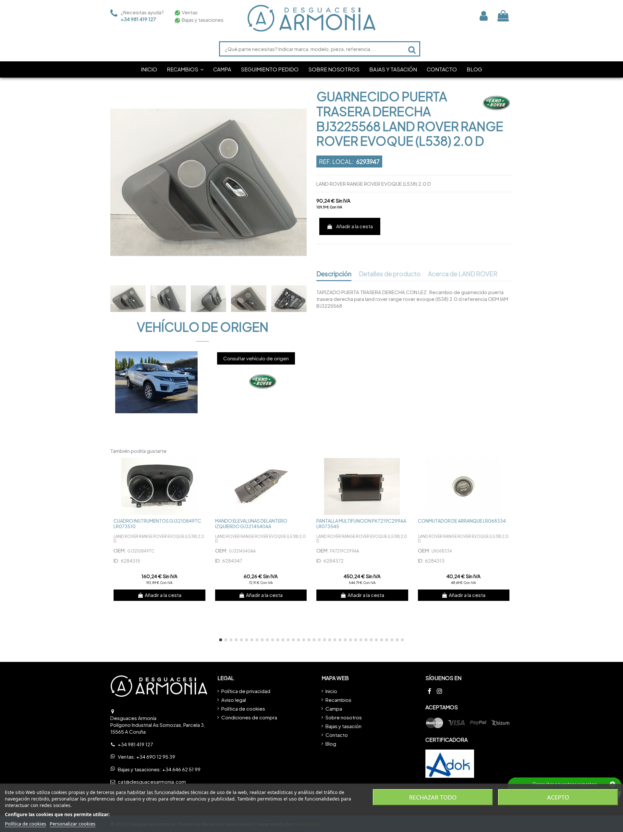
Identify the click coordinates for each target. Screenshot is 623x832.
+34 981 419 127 (138, 19)
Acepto (558, 797)
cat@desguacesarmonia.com (152, 781)
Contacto (336, 735)
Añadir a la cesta (354, 226)
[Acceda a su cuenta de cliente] (483, 15)
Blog (330, 743)
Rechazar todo (433, 797)
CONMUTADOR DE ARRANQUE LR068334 (462, 521)
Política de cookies (243, 708)
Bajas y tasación (343, 726)
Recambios (338, 700)
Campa (333, 708)
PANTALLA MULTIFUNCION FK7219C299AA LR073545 (361, 523)
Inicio (331, 691)
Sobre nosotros (343, 717)
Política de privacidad (245, 691)
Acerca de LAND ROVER (462, 274)
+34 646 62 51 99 (181, 769)
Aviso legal (233, 700)
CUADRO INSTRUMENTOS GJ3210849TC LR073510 (157, 523)
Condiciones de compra (249, 717)
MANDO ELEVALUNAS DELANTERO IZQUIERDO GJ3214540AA (251, 523)
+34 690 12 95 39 (155, 756)
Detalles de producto (390, 274)
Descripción (333, 274)
